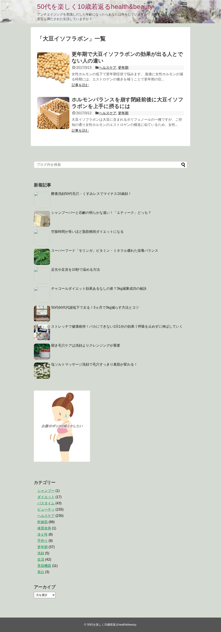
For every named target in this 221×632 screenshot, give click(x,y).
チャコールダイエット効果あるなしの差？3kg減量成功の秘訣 (99, 288)
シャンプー (46, 491)
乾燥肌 (42, 522)
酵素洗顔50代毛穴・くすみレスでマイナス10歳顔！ (91, 194)
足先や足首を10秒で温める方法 (75, 269)
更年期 (123, 67)
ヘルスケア (107, 67)
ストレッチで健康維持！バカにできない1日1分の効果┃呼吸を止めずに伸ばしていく (117, 326)
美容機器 (44, 566)
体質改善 (44, 528)
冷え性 (42, 534)
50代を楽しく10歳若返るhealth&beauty (95, 6)
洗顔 (40, 553)
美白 (40, 572)
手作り (42, 541)
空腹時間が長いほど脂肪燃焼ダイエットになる (87, 231)
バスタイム (46, 503)
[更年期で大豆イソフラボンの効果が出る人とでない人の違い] (53, 67)
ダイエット (46, 497)
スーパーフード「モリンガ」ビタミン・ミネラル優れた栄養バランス (104, 250)
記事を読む (80, 85)
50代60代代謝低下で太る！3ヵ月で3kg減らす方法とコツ (95, 307)
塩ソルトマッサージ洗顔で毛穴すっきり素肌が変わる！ (94, 364)
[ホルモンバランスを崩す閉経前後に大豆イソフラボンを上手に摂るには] (53, 113)
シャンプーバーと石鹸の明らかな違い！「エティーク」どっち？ (101, 212)
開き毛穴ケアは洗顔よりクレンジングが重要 (85, 345)
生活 (40, 559)
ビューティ (46, 509)
